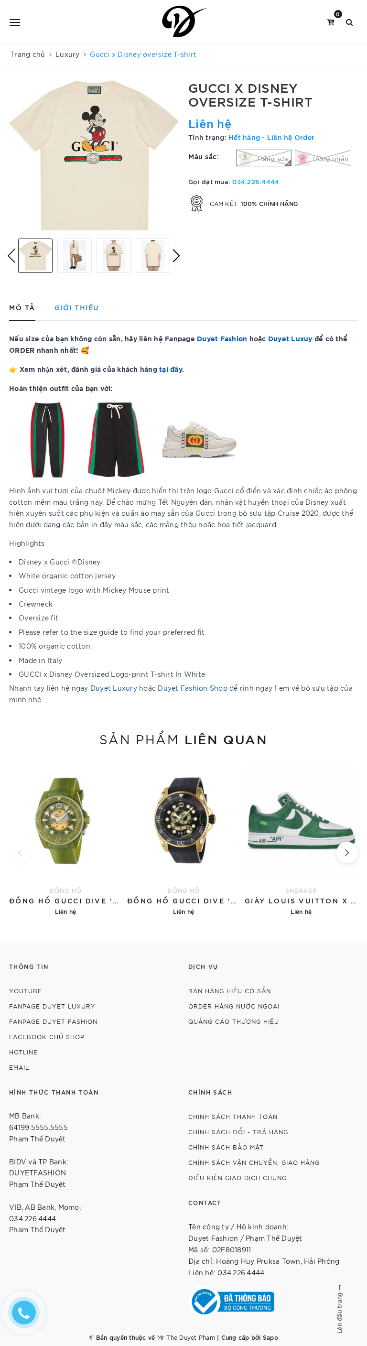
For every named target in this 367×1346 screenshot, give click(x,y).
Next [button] (176, 256)
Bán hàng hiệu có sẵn (229, 990)
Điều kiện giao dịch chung (237, 1177)
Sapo (270, 1337)
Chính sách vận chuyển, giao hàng (254, 1162)
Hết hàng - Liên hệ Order (271, 136)
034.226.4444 (255, 181)
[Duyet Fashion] (185, 21)
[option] (94, 155)
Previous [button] (11, 256)
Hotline (23, 1051)
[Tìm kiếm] (349, 21)
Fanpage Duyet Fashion (53, 1021)
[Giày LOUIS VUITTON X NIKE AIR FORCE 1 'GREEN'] (301, 838)
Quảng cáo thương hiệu (233, 1021)
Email (19, 1067)
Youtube (25, 990)
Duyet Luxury (113, 688)
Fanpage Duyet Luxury (52, 1006)
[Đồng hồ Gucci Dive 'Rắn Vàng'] (183, 838)
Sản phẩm (183, 738)
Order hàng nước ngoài (234, 1006)
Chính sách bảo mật (226, 1147)
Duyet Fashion (222, 338)
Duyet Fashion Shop (192, 688)
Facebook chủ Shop (47, 1036)
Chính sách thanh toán (233, 1116)
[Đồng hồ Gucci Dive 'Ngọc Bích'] (65, 838)
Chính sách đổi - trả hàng (238, 1131)
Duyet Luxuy (290, 338)
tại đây (170, 368)
